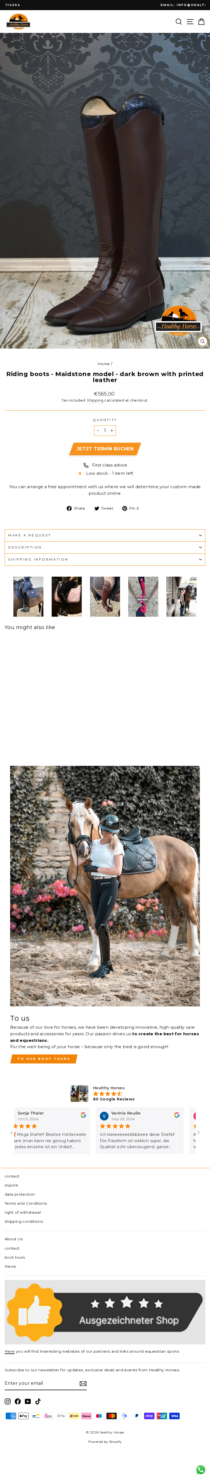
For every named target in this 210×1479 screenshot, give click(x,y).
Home (104, 364)
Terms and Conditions (26, 1203)
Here (9, 1351)
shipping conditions (24, 1221)
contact (12, 1176)
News (10, 1266)
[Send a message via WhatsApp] (200, 1469)
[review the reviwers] (74, 1116)
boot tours (15, 1257)
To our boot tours (44, 1059)
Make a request (29, 535)
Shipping (95, 400)
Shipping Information (38, 559)
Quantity (105, 420)
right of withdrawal (23, 1212)
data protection (20, 1194)
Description (25, 547)
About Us (14, 1239)
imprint (11, 1185)
